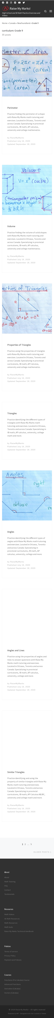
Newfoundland (23, 23)
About (6, 877)
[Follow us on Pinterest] (15, 2)
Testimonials (9, 894)
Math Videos (9, 914)
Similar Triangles (16, 772)
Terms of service (11, 951)
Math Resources (10, 923)
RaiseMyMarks (17, 138)
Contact (7, 890)
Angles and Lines (15, 650)
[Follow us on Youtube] (19, 2)
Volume (11, 226)
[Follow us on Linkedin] (7, 2)
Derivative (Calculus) (12, 988)
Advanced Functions (12, 984)
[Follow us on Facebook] (3, 2)
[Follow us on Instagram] (11, 2)
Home (4, 23)
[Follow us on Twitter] (24, 2)
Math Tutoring (9, 881)
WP (18, 1013)
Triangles (12, 413)
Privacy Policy (9, 955)
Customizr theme (40, 1013)
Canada (12, 23)
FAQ (6, 885)
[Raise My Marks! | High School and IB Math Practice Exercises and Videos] (5, 8)
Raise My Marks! (22, 1010)
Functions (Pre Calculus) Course (16, 980)
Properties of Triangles (19, 344)
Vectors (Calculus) (11, 993)
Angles (10, 531)
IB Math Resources (12, 918)
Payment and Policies (12, 960)
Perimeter (12, 107)
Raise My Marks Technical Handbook (19, 931)
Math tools (8, 927)
